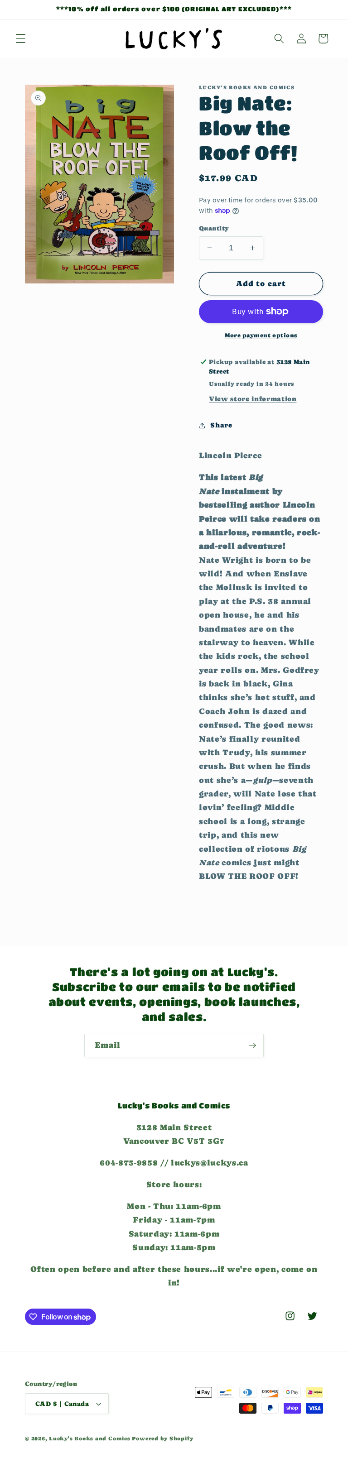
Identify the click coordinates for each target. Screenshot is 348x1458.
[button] (21, 38)
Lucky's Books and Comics (89, 1438)
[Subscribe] (252, 1045)
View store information (253, 399)
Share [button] (221, 425)
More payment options (261, 335)
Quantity (214, 228)
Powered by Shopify (162, 1438)
